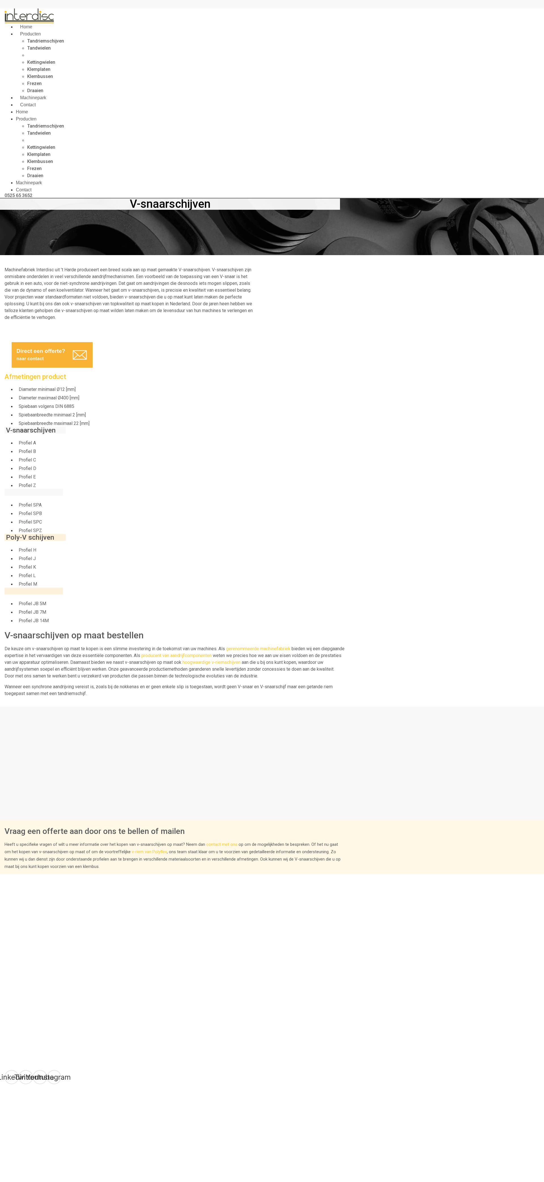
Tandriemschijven (45, 41)
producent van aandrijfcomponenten (176, 655)
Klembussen (40, 76)
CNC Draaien (17, 940)
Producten (30, 33)
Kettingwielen (41, 62)
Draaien (35, 175)
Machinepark (29, 182)
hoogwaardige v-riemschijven (211, 662)
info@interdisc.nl (37, 1128)
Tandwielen (39, 48)
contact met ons (221, 844)
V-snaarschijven (44, 55)
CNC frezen (16, 935)
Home (22, 111)
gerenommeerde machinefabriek (258, 648)
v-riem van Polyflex (149, 851)
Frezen (34, 83)
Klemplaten (38, 69)
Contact (28, 104)
